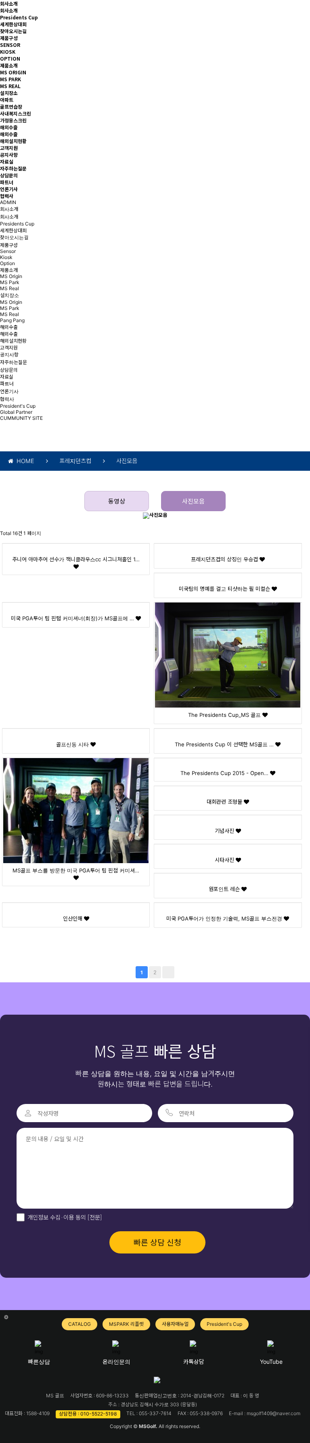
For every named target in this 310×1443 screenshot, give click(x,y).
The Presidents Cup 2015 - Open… (225, 773)
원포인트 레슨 (225, 889)
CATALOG (79, 1324)
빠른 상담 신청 (157, 1242)
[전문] (94, 1217)
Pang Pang (12, 320)
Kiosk (6, 257)
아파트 (6, 99)
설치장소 (9, 92)
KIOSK (7, 51)
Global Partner (16, 412)
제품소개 (9, 65)
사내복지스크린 (15, 113)
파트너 (6, 182)
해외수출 (9, 127)
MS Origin (11, 276)
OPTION (10, 58)
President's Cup (18, 406)
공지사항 (9, 154)
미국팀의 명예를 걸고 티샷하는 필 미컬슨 (225, 589)
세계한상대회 (13, 24)
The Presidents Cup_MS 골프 (225, 715)
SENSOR (10, 44)
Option (7, 263)
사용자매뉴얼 (175, 1324)
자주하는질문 (13, 168)
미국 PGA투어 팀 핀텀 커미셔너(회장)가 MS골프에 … (73, 618)
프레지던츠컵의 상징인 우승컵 (225, 559)
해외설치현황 (13, 140)
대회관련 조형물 (225, 801)
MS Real (9, 288)
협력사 (6, 195)
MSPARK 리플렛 (126, 1324)
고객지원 (9, 147)
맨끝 (168, 972)
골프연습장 (11, 106)
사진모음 (193, 501)
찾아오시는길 (13, 30)
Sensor (8, 251)
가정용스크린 (13, 120)
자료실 (6, 161)
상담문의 (9, 175)
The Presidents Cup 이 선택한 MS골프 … (225, 744)
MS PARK (10, 79)
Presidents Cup (19, 17)
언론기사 (9, 188)
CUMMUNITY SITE (21, 418)
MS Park (9, 282)
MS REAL (10, 85)
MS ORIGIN (13, 72)
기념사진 (225, 831)
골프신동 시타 (73, 744)
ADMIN (8, 202)
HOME (23, 460)
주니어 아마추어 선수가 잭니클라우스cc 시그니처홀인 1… (76, 559)
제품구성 (9, 37)
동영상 (116, 501)
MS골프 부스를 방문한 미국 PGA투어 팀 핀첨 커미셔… (76, 870)
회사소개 (9, 3)
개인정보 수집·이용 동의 (64, 1217)
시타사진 (225, 860)
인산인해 (73, 918)
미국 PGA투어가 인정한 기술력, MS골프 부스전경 (225, 918)
